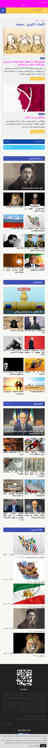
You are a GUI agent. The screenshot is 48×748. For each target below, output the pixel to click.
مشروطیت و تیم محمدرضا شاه (35, 331)
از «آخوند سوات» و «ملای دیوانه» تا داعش (13, 351)
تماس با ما (42, 2)
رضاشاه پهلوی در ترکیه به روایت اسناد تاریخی (35, 249)
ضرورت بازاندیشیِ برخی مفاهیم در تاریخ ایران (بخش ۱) (35, 474)
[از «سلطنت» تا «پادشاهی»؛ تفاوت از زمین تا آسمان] (35, 199)
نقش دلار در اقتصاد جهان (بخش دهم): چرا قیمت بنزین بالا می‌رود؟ (35, 515)
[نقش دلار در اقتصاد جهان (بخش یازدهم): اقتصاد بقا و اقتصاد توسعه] (24, 422)
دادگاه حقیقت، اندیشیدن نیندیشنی (13, 392)
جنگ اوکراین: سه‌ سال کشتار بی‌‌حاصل (28, 311)
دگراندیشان (41, 114)
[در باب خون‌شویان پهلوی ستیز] (13, 444)
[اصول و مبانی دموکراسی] (13, 199)
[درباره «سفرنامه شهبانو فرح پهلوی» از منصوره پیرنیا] (35, 342)
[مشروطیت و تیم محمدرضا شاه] (35, 323)
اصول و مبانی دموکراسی (14, 206)
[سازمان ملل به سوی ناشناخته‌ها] (35, 486)
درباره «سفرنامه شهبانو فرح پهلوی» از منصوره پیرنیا (35, 352)
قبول (43, 745)
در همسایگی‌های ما (37, 391)
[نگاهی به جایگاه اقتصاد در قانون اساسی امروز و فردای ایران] (13, 260)
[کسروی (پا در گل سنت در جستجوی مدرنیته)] (13, 364)
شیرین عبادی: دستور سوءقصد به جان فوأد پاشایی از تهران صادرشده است (13, 516)
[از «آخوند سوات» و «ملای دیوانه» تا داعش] (13, 342)
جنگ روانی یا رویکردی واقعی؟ (13, 472)
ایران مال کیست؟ (16, 228)
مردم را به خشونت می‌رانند (35, 373)
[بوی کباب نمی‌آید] (13, 323)
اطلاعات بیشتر (33, 745)
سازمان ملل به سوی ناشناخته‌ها (35, 494)
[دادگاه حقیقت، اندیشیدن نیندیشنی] (13, 384)
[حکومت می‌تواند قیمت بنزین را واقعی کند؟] (35, 444)
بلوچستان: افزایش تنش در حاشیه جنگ (13, 494)
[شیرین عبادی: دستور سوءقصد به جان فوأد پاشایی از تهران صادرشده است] (13, 505)
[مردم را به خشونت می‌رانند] (35, 364)
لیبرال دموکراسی (37, 10)
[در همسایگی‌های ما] (35, 384)
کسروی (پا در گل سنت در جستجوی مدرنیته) (13, 373)
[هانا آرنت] (13, 240)
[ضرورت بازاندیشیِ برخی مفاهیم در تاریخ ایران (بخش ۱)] (35, 464)
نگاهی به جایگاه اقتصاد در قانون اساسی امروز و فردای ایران (13, 270)
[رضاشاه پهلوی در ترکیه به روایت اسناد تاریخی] (35, 240)
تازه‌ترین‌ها (38, 403)
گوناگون (42, 58)
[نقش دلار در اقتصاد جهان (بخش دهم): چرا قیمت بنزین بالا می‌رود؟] (35, 505)
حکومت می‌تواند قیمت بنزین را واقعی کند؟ (35, 453)
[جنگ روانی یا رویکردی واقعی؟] (13, 464)
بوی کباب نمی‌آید (17, 330)
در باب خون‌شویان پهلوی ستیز (13, 453)
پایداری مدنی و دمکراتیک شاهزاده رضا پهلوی (35, 268)
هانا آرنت (19, 248)
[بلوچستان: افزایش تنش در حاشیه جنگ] (13, 486)
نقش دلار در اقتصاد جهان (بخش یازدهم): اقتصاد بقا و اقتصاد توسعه (24, 432)
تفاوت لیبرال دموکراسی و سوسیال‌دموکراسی (35, 229)
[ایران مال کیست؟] (13, 221)
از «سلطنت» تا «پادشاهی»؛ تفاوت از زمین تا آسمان (35, 208)
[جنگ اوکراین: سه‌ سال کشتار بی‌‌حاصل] (24, 300)
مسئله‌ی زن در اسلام (35, 117)
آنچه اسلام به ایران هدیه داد (32, 188)
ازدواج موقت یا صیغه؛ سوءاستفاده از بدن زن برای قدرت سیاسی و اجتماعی (24, 63)
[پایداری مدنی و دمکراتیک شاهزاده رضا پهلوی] (35, 260)
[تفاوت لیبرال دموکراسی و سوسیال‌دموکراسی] (35, 221)
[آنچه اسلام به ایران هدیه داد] (24, 176)
